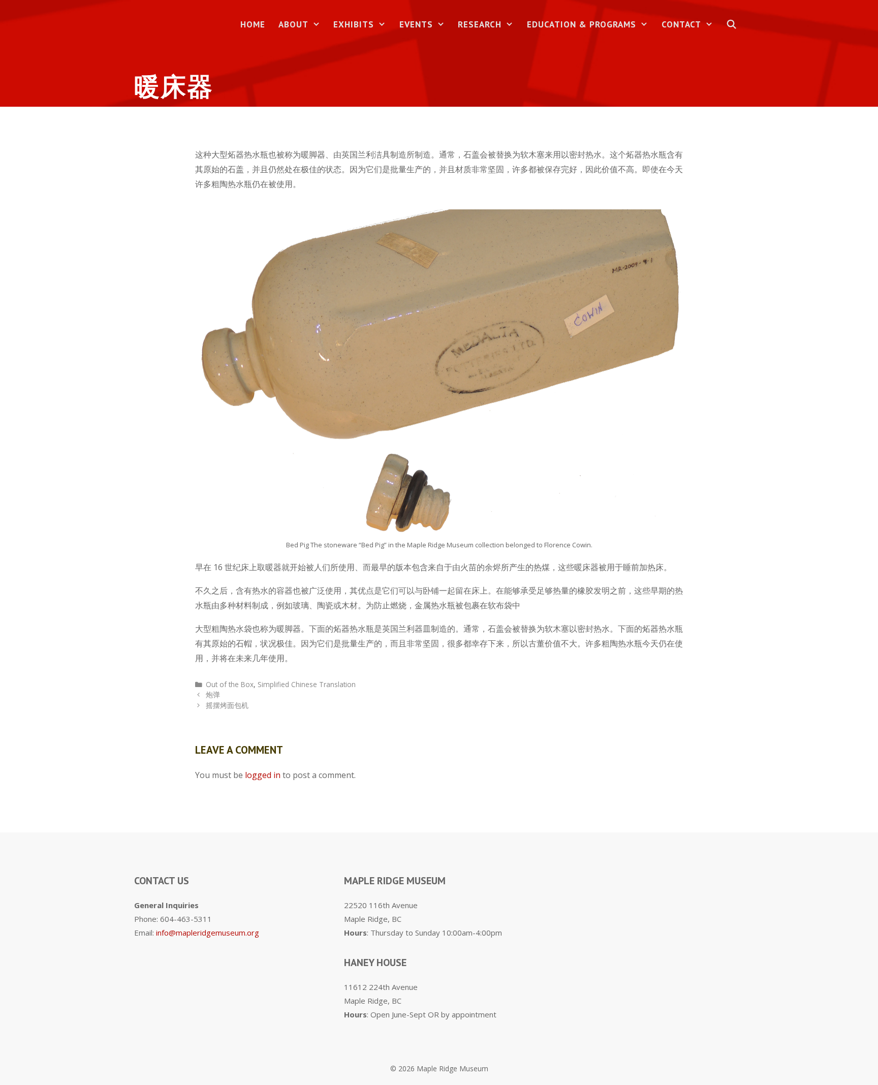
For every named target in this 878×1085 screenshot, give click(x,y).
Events (416, 24)
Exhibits (353, 24)
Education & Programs (581, 24)
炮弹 (213, 694)
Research (479, 24)
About (293, 24)
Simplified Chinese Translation (307, 684)
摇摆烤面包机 (227, 705)
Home (252, 24)
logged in (262, 775)
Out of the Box (230, 684)
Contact (681, 24)
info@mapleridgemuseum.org (207, 932)
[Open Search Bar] (731, 24)
